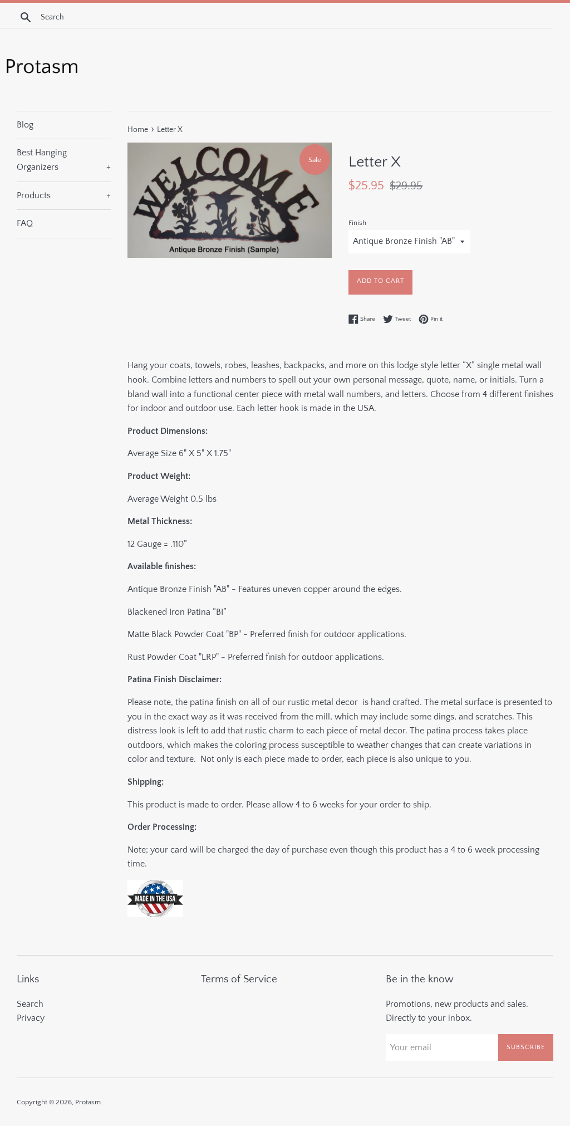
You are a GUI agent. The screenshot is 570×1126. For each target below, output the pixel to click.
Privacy (31, 1018)
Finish (357, 223)
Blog (25, 125)
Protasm (88, 1102)
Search (30, 1004)
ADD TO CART (380, 281)
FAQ (25, 223)
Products (64, 195)
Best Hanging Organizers (64, 160)
